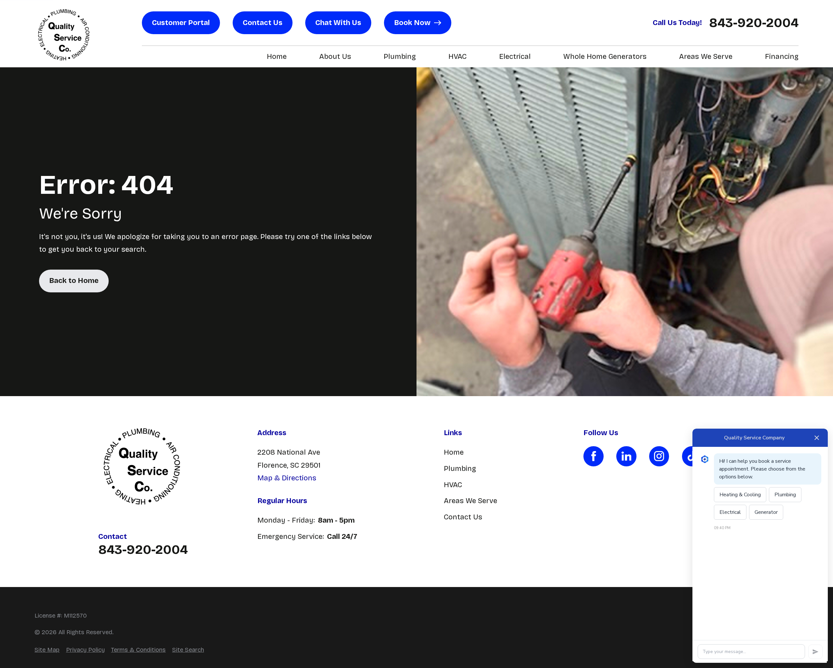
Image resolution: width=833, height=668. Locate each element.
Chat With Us (338, 23)
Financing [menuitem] (782, 56)
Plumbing (460, 468)
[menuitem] (47, 650)
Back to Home (74, 280)
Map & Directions (286, 478)
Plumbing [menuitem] (400, 56)
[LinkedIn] (626, 456)
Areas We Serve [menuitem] (705, 56)
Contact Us (262, 23)
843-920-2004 (754, 23)
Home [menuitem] (277, 56)
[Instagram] (659, 456)
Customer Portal (181, 23)
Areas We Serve (470, 501)
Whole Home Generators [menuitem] (605, 56)
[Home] (63, 34)
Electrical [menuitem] (515, 56)
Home (454, 452)
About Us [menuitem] (335, 56)
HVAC (453, 485)
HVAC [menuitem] (457, 56)
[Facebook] (593, 456)
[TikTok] (692, 456)
